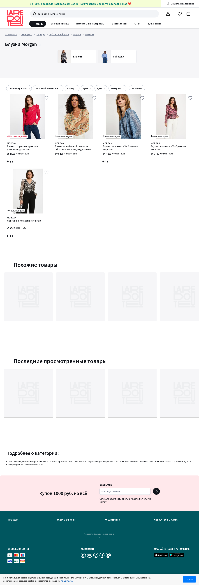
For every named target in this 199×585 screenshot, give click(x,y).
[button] (188, 14)
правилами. (67, 581)
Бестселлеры (119, 23)
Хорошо (189, 579)
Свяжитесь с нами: (166, 519)
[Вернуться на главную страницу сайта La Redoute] (15, 18)
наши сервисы (65, 519)
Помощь (12, 519)
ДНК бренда (154, 23)
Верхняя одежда (60, 23)
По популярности (18, 88)
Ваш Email (106, 484)
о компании (112, 519)
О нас (137, 23)
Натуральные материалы (90, 23)
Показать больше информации (99, 533)
